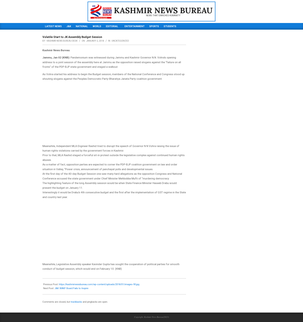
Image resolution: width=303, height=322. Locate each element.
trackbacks (76, 301)
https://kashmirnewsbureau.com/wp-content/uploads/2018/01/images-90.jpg (99, 284)
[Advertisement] (114, 114)
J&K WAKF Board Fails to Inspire (71, 288)
